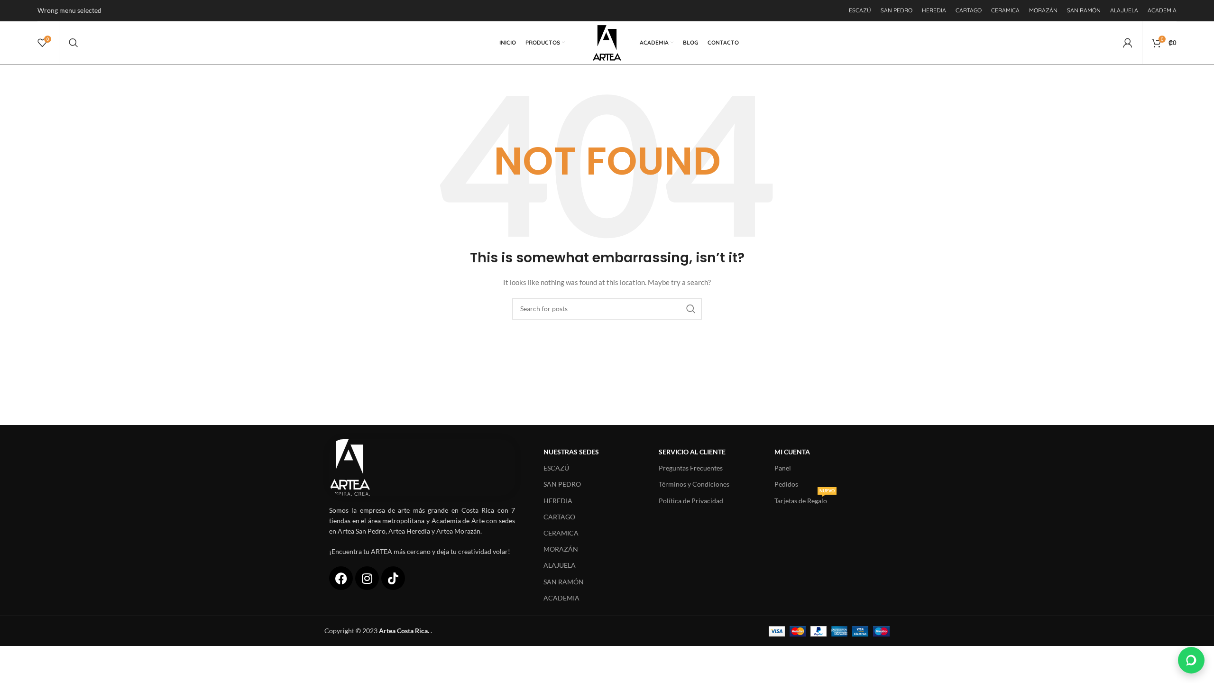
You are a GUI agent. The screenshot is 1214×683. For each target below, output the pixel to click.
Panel (782, 468)
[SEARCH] (691, 309)
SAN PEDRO (562, 484)
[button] (1191, 660)
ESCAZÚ (556, 468)
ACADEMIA (561, 598)
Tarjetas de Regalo (804, 499)
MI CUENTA (792, 452)
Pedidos (786, 484)
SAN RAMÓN (563, 582)
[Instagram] (367, 578)
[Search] (73, 42)
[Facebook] (341, 578)
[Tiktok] (393, 578)
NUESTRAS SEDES (571, 452)
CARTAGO (559, 517)
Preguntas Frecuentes (691, 468)
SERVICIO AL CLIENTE (692, 452)
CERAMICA (561, 533)
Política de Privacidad (691, 501)
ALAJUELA (559, 565)
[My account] (1127, 42)
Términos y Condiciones (694, 484)
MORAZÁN (560, 549)
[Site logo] (607, 42)
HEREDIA (557, 501)
